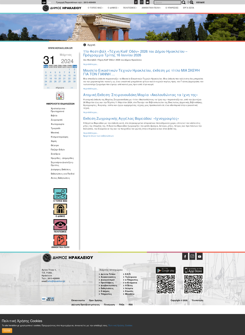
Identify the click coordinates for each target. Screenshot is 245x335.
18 (50, 78)
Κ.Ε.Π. (128, 274)
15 (69, 75)
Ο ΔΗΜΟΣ (112, 7)
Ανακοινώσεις (108, 276)
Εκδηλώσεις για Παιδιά (62, 173)
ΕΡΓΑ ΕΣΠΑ (188, 7)
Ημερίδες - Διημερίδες (62, 158)
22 (69, 78)
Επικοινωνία (78, 300)
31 (46, 84)
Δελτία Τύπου (108, 274)
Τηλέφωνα (131, 276)
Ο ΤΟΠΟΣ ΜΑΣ (95, 7)
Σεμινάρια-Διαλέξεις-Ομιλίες (62, 164)
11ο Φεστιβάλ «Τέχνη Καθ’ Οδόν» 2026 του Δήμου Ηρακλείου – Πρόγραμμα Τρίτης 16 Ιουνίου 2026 (135, 53)
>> (72, 87)
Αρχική (91, 44)
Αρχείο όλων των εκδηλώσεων (98, 135)
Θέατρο (55, 145)
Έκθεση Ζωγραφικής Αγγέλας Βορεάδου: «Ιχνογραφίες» (131, 118)
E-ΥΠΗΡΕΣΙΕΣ (172, 7)
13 (60, 75)
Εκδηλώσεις (107, 288)
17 (46, 78)
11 (50, 75)
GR (44, 2)
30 (74, 81)
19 (55, 78)
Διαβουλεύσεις (109, 285)
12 (55, 75)
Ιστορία (129, 288)
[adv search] (190, 2)
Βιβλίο (54, 115)
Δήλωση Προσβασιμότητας (85, 304)
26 (55, 81)
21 (64, 78)
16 (74, 75)
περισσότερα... (90, 64)
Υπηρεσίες (106, 293)
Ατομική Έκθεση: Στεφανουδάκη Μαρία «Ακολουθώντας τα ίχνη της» (140, 94)
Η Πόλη (129, 285)
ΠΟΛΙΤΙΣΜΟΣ (129, 7)
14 (64, 75)
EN (49, 2)
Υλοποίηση (197, 300)
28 (64, 81)
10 (46, 75)
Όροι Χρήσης (95, 300)
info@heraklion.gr (56, 281)
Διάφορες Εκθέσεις (61, 169)
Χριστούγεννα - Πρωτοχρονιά (58, 110)
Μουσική (55, 132)
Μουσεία (129, 293)
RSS (131, 304)
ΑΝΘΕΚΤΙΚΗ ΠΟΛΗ (151, 7)
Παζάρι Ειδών (58, 149)
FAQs (121, 304)
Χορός (54, 141)
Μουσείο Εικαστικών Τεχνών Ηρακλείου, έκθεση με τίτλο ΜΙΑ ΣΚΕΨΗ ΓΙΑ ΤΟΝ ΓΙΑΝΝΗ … (141, 72)
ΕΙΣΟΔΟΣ (200, 2)
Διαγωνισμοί (108, 279)
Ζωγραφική (56, 119)
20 (60, 78)
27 (60, 81)
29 (69, 81)
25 (50, 81)
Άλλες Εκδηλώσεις (60, 177)
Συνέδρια (55, 153)
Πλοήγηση (109, 304)
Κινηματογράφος (59, 136)
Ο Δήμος (105, 291)
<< (48, 87)
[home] (63, 8)
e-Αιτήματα (131, 282)
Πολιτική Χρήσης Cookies (120, 325)
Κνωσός (129, 291)
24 (46, 81)
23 (74, 78)
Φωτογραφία (57, 124)
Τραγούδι (55, 128)
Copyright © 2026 (179, 300)
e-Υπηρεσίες (131, 279)
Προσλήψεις (107, 282)
